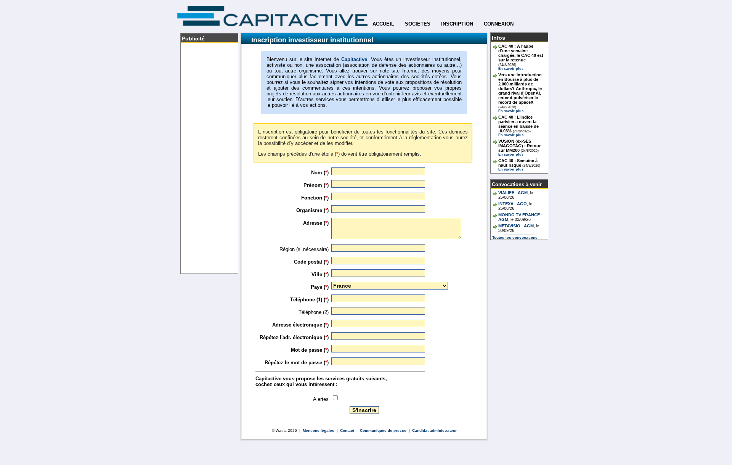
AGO (522, 203)
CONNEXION (499, 24)
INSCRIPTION (457, 24)
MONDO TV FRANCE (519, 214)
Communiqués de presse (383, 430)
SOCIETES (417, 24)
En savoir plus (510, 69)
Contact (347, 430)
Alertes (321, 399)
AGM (523, 192)
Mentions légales (318, 430)
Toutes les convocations (515, 237)
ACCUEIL (383, 24)
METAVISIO (509, 226)
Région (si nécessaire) (304, 249)
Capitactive (354, 59)
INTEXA (506, 203)
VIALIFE (506, 192)
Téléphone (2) (314, 312)
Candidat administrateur (434, 430)
